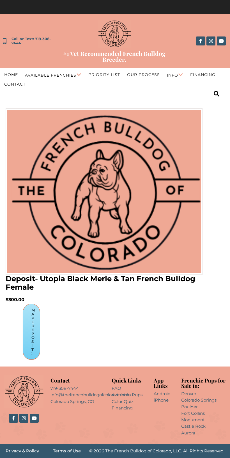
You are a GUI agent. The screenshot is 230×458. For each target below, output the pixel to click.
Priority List (104, 74)
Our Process (143, 74)
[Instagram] (210, 40)
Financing (202, 74)
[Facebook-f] (200, 40)
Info (172, 75)
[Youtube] (221, 40)
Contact (15, 84)
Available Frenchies (50, 75)
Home (11, 74)
